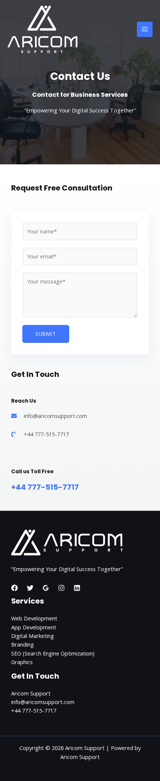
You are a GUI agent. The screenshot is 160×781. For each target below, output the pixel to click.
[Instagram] (61, 588)
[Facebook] (14, 588)
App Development (33, 627)
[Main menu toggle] (145, 29)
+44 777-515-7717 (45, 487)
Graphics (22, 662)
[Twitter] (30, 588)
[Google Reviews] (45, 588)
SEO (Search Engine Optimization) (53, 653)
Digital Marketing (32, 635)
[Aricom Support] (42, 29)
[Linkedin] (77, 588)
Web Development (34, 618)
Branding (22, 644)
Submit (45, 333)
